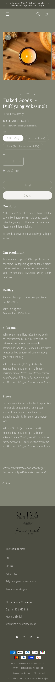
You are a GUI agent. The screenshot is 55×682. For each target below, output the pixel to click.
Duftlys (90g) (15, 138)
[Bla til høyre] (35, 94)
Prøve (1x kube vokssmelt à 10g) (25, 147)
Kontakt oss (11, 573)
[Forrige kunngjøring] (6, 4)
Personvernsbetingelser (17, 589)
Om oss (9, 565)
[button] (7, 14)
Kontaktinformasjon (40, 678)
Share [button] (8, 483)
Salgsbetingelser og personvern (21, 581)
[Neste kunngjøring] (49, 4)
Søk (7, 558)
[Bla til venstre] (20, 94)
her (10, 277)
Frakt (19, 126)
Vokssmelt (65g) (39, 138)
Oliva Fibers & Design (27, 663)
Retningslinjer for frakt (20, 678)
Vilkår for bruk (39, 673)
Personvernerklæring (21, 673)
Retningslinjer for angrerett (32, 667)
